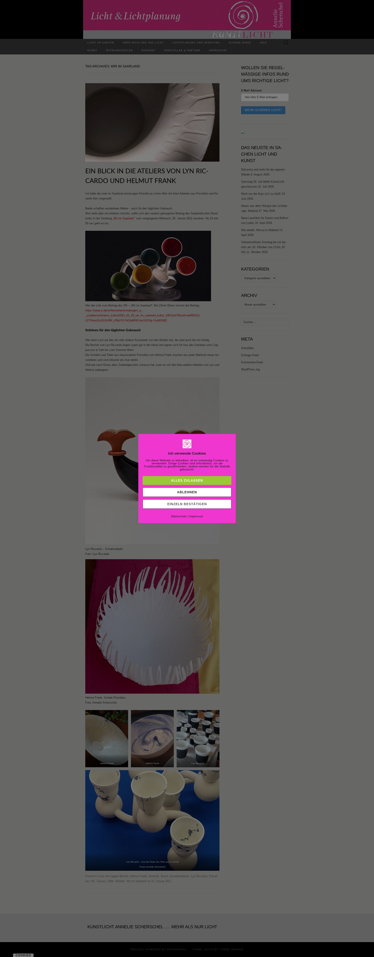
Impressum (196, 516)
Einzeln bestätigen (187, 504)
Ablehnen (187, 492)
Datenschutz (179, 516)
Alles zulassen (187, 480)
